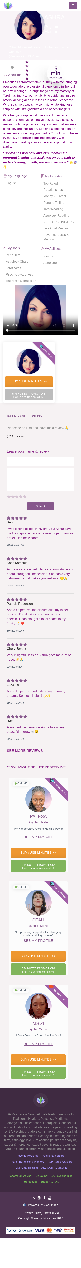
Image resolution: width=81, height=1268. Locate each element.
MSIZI (38, 1023)
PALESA (38, 816)
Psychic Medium (38, 1029)
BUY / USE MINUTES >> (29, 381)
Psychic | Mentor (38, 925)
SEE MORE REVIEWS (25, 750)
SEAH (38, 919)
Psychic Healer (38, 822)
